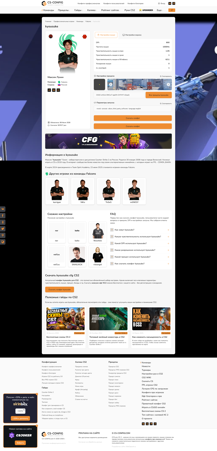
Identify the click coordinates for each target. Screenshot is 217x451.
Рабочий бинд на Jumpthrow (52, 415)
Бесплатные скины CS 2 (58, 337)
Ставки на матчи (81, 399)
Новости (146, 366)
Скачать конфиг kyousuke (60, 289)
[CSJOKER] (20, 435)
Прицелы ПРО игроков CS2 (118, 370)
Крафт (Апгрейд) (81, 389)
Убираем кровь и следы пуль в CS (54, 418)
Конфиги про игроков (153, 392)
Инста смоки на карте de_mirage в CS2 (56, 412)
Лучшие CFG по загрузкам (155, 388)
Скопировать (167, 76)
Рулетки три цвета (82, 370)
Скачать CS (147, 381)
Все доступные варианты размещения (93, 437)
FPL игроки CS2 (149, 385)
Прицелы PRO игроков (117, 406)
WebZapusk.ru (131, 447)
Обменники (79, 396)
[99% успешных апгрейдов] (146, 10)
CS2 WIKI (146, 377)
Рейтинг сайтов (149, 400)
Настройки (166, 333)
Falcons (88, 21)
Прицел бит (112, 399)
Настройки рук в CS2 (152, 373)
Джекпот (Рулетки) (82, 376)
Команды (80, 21)
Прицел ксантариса (115, 383)
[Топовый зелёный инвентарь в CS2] (108, 318)
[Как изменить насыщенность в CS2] (151, 318)
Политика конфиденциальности (54, 443)
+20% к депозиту (20, 418)
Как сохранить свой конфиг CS (53, 409)
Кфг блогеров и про (152, 396)
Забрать (20, 443)
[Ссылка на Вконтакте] (53, 90)
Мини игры (79, 386)
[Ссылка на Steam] (49, 90)
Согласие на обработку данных (90, 442)
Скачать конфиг (133, 118)
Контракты (79, 383)
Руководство (79, 333)
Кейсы (77, 393)
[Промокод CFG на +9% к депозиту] (108, 141)
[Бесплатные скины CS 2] (65, 318)
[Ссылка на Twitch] (58, 90)
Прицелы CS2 (113, 367)
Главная (48, 21)
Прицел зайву (113, 403)
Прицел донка (113, 389)
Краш (77, 380)
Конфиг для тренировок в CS (53, 405)
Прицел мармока (114, 396)
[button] (130, 88)
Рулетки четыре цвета (83, 373)
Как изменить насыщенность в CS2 (149, 337)
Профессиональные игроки (64, 21)
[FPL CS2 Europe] (84, 36)
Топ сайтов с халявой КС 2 (155, 414)
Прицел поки (113, 380)
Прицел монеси (114, 386)
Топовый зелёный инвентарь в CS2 (107, 337)
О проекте (147, 418)
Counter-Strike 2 (121, 333)
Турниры (146, 370)
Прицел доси (113, 393)
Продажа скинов (81, 367)
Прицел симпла (114, 376)
